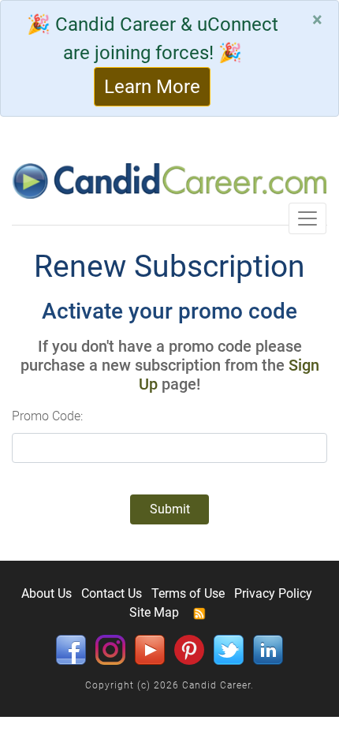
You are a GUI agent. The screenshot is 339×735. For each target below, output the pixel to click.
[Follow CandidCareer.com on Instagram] (110, 649)
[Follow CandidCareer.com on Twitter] (229, 649)
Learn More (152, 87)
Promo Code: (47, 416)
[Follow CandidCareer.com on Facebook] (71, 649)
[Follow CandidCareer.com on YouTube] (150, 649)
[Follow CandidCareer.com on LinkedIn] (268, 649)
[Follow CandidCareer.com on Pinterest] (189, 649)
